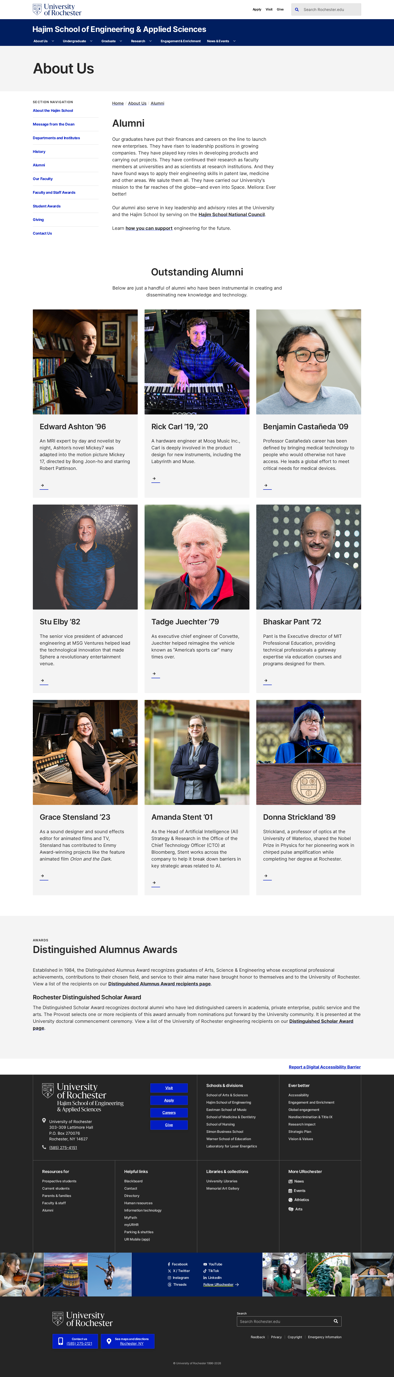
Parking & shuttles (138, 1232)
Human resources (138, 1203)
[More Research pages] (150, 41)
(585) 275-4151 (63, 1147)
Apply (257, 9)
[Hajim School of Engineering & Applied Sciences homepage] (83, 1097)
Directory (131, 1195)
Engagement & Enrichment (181, 41)
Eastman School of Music (226, 1109)
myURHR (131, 1224)
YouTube (215, 1264)
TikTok (213, 1270)
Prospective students (59, 1181)
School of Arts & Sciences (227, 1095)
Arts (299, 1209)
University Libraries (221, 1181)
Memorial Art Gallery (222, 1188)
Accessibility (298, 1095)
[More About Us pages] (53, 41)
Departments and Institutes (56, 137)
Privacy (276, 1337)
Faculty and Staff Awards (54, 192)
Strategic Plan (299, 1131)
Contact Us (42, 233)
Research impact (302, 1124)
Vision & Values (300, 1138)
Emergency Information (324, 1337)
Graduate (108, 41)
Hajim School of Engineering (228, 1102)
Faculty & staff (54, 1203)
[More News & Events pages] (234, 41)
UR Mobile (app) (137, 1239)
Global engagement (303, 1109)
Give (280, 9)
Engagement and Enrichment (311, 1102)
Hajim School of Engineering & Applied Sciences (119, 29)
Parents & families (56, 1195)
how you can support (149, 228)
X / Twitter (181, 1270)
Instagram (181, 1277)
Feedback (258, 1337)
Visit (269, 9)
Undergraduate (74, 41)
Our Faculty (42, 178)
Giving (38, 219)
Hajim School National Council (232, 214)
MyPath (130, 1217)
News (299, 1181)
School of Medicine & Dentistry (231, 1117)
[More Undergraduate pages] (91, 41)
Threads (179, 1284)
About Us (40, 41)
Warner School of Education (228, 1138)
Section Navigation (53, 102)
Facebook (180, 1264)
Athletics (301, 1199)
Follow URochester (218, 1284)
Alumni (39, 165)
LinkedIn (215, 1277)
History (39, 151)
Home (118, 103)
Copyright (295, 1337)
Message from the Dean (53, 124)
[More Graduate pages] (121, 41)
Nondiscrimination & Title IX (310, 1117)
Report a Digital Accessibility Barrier (325, 1067)
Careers (169, 1112)
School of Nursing (220, 1124)
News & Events (218, 41)
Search (242, 1313)
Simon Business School (224, 1131)
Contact (130, 1188)
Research (138, 41)
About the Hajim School (53, 110)
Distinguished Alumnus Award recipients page (159, 983)
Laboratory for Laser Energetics (231, 1146)
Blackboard (133, 1181)
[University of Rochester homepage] (57, 9)
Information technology (142, 1210)
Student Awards (46, 206)
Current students (55, 1188)
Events (300, 1190)
